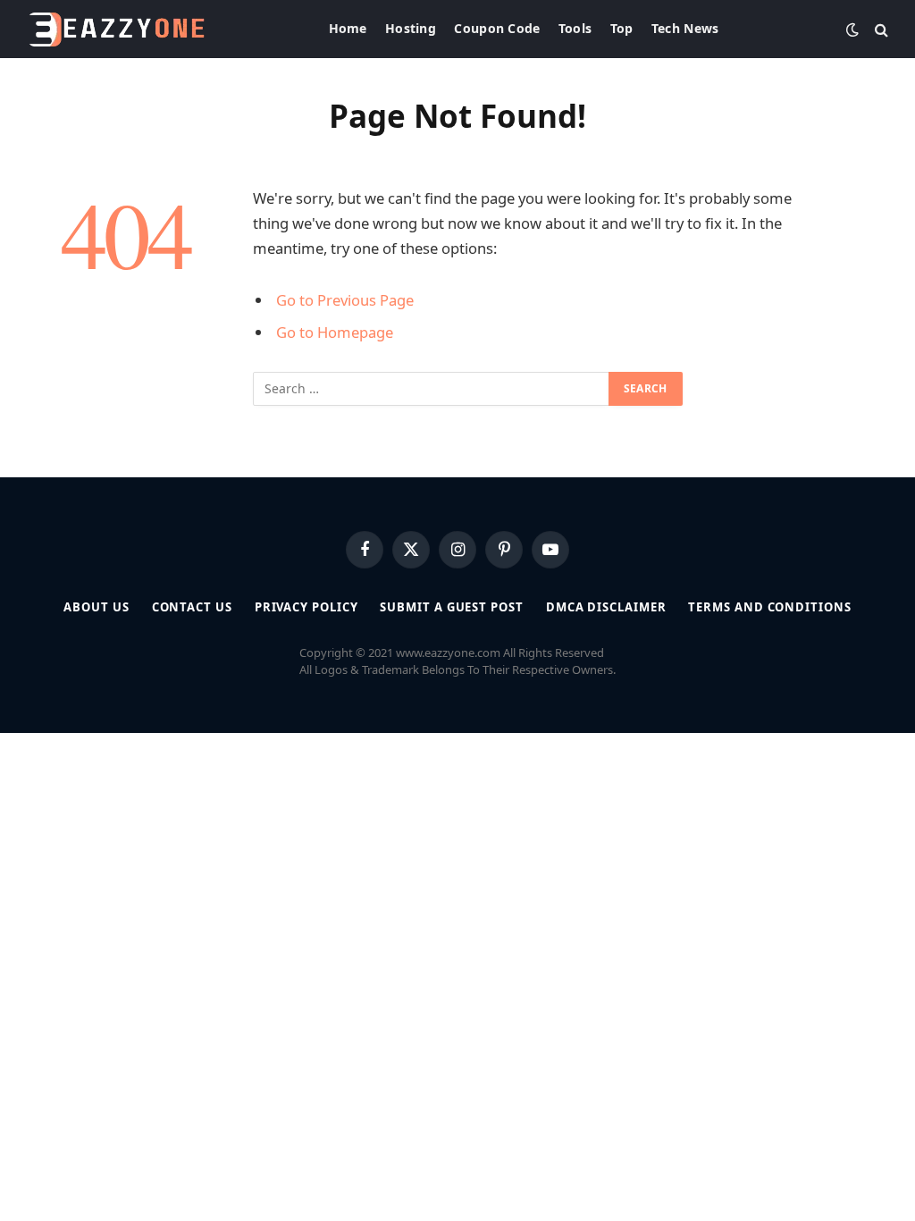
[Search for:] (431, 389)
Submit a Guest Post (451, 607)
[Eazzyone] (116, 29)
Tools (575, 28)
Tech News (685, 28)
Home (348, 28)
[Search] (879, 29)
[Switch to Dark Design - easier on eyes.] (852, 29)
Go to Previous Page (345, 300)
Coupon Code (497, 28)
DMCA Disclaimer (606, 607)
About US (96, 607)
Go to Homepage (334, 332)
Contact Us (192, 607)
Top (622, 28)
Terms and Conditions (769, 607)
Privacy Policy (306, 607)
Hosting (410, 28)
